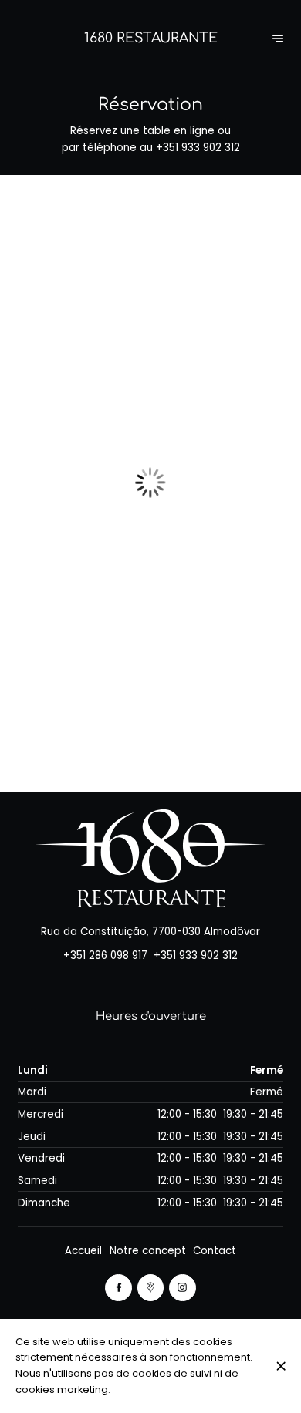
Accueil (83, 1250)
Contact (214, 1250)
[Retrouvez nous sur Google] (150, 1287)
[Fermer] (281, 1366)
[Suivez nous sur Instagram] (182, 1287)
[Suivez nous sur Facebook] (118, 1287)
